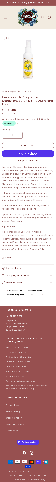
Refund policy (25, 475)
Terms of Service (15, 424)
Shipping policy (38, 480)
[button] (6, 17)
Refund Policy (13, 411)
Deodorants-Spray (34, 291)
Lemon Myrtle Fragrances (13, 294)
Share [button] (8, 257)
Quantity (6, 129)
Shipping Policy (14, 417)
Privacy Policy (13, 405)
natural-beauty (35, 294)
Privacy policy (40, 475)
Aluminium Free (15, 291)
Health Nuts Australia (26, 472)
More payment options (28, 160)
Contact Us (12, 430)
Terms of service (21, 480)
